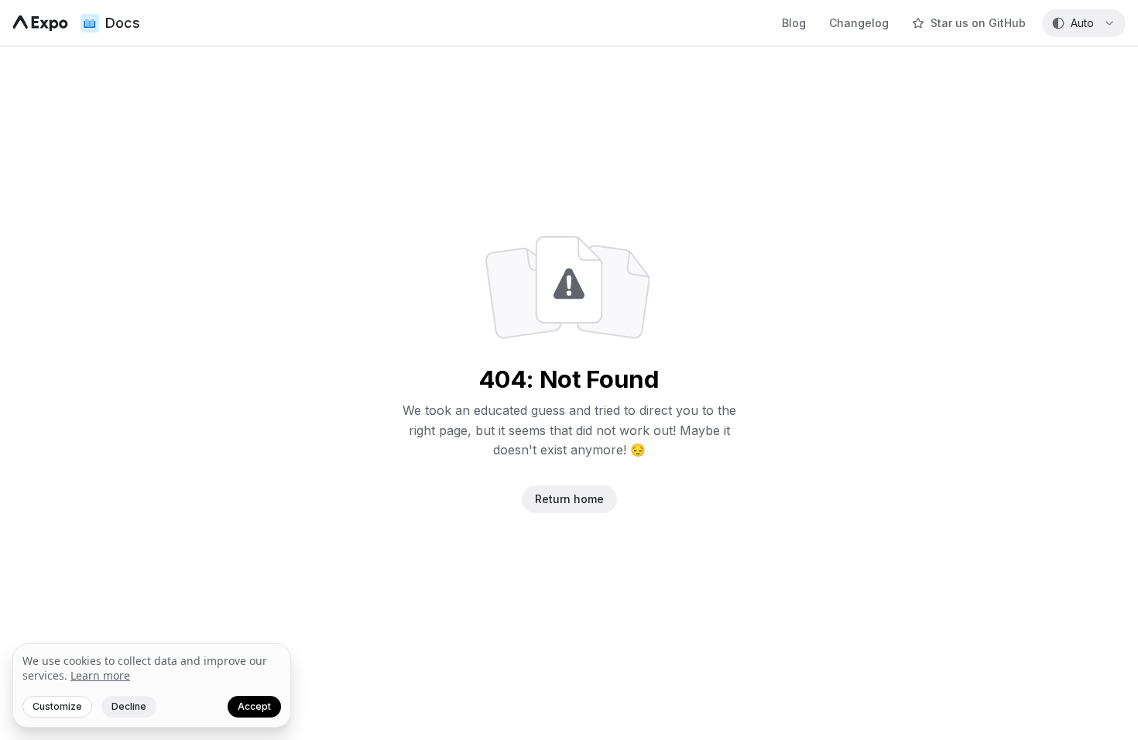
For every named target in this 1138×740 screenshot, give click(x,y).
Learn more (100, 675)
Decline (128, 706)
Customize (57, 706)
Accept (254, 706)
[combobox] (1084, 23)
